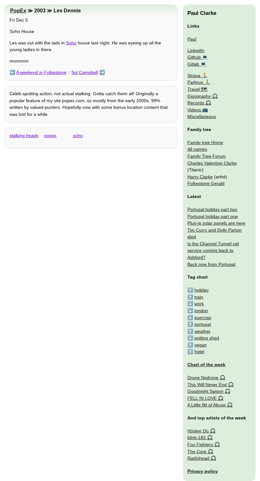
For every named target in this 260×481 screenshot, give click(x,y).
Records (195, 102)
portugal (202, 324)
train (198, 297)
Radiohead (198, 458)
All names (197, 149)
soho (78, 135)
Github (194, 57)
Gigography (199, 96)
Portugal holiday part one (212, 216)
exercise (202, 317)
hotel (199, 351)
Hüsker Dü (198, 430)
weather (202, 331)
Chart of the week (206, 364)
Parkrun (195, 82)
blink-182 (196, 437)
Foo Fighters (200, 444)
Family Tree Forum (206, 156)
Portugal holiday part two (212, 209)
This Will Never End (207, 384)
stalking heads (24, 135)
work (199, 303)
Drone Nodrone (202, 377)
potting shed (206, 337)
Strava (193, 75)
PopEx (18, 10)
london (201, 310)
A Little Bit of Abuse (206, 404)
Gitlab (193, 64)
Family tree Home (205, 142)
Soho (71, 42)
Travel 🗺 (197, 89)
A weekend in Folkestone (41, 72)
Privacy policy (202, 471)
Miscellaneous (201, 116)
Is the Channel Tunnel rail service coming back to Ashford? (213, 250)
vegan (200, 344)
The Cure (196, 451)
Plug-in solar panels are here (216, 223)
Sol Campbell (84, 72)
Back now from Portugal (211, 264)
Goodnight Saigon (205, 391)
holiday (201, 290)
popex (50, 135)
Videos (194, 109)
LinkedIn (196, 50)
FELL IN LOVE (202, 398)
